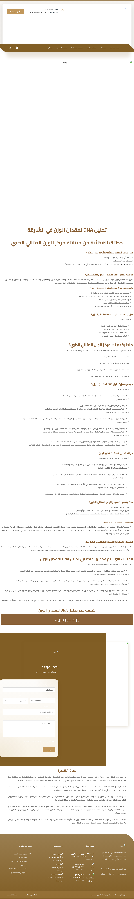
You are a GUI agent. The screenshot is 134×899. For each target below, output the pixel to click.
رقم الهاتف (50, 695)
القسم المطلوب (49, 706)
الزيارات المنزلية (56, 874)
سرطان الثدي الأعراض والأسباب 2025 (78, 877)
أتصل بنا (58, 864)
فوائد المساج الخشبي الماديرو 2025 (78, 867)
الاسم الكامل (50, 684)
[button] (10, 47)
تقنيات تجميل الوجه (54, 877)
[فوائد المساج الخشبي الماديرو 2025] (90, 867)
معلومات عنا (56, 854)
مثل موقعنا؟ (56, 867)
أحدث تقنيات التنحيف (54, 857)
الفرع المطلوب (22, 695)
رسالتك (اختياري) (50, 717)
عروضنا (58, 880)
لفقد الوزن (121, 264)
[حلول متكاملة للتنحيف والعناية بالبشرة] (115, 24)
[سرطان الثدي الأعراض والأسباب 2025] (90, 877)
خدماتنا (58, 870)
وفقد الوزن (46, 279)
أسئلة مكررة (57, 860)
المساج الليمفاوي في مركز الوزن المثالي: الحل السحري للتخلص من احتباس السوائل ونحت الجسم (82, 856)
